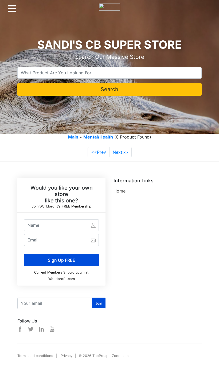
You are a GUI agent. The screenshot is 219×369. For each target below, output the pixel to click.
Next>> (120, 152)
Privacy (66, 355)
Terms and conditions (35, 355)
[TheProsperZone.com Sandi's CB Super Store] (109, 4)
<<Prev (98, 152)
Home (120, 191)
